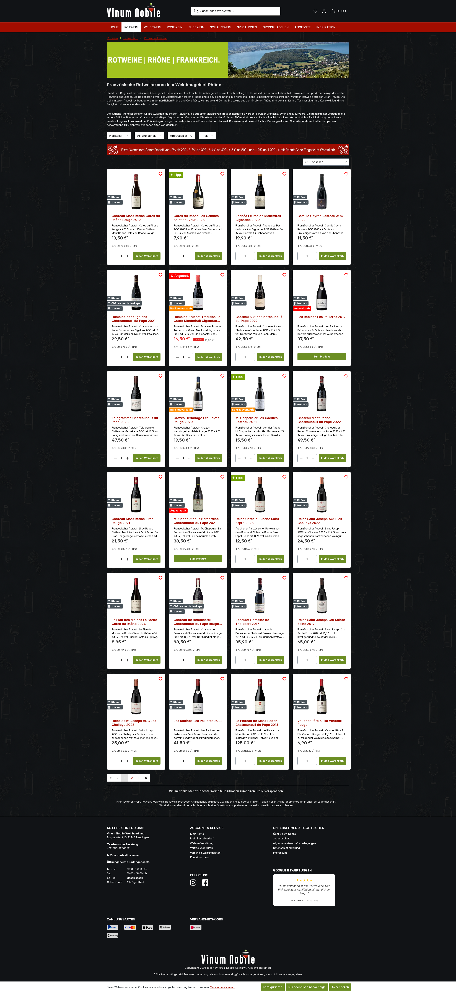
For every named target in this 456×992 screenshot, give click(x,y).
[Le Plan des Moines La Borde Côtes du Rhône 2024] (136, 596)
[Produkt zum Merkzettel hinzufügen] (160, 173)
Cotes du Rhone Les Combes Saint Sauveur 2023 (196, 218)
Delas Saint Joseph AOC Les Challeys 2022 (319, 521)
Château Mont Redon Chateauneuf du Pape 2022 (319, 420)
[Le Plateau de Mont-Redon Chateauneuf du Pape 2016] (259, 696)
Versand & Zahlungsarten (205, 852)
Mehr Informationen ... (222, 987)
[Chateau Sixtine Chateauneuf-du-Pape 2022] (259, 292)
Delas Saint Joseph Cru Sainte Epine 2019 (321, 622)
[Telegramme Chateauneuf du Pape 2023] (136, 394)
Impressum (280, 852)
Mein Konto (197, 834)
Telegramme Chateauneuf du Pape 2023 (135, 420)
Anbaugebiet (179, 135)
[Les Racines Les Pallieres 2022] (198, 696)
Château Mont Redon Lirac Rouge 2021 (133, 521)
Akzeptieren (340, 987)
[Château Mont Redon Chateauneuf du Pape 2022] (321, 394)
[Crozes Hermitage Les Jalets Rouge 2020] (198, 394)
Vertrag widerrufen (201, 848)
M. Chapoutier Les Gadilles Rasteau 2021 (256, 420)
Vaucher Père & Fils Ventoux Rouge (319, 723)
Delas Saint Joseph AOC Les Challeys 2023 (134, 723)
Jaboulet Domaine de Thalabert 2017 (252, 622)
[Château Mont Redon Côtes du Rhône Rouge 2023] (136, 192)
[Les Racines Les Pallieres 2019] (321, 292)
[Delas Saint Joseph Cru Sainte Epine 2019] (321, 596)
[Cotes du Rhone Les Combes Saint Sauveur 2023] (198, 192)
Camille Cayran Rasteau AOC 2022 (320, 218)
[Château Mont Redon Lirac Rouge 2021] (136, 495)
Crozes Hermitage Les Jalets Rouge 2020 (196, 420)
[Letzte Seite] (146, 778)
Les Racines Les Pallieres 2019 (321, 317)
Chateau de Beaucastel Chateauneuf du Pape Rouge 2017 (196, 622)
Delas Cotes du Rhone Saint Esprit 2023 (257, 521)
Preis (205, 135)
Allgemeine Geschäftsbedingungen (294, 843)
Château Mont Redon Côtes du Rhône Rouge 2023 (136, 218)
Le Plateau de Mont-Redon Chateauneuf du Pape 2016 (256, 723)
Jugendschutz (281, 838)
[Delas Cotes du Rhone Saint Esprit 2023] (259, 495)
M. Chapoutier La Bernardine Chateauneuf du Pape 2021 (196, 521)
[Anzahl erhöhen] (127, 256)
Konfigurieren (272, 987)
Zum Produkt (322, 356)
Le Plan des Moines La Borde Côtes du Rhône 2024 (134, 622)
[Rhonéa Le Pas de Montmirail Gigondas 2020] (259, 192)
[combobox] (235, 11)
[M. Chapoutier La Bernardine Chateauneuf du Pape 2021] (198, 495)
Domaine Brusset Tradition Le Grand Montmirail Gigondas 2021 (197, 319)
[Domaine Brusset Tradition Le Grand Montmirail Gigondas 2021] (198, 292)
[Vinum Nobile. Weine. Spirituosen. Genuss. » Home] (133, 10)
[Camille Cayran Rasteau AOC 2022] (321, 192)
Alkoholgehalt (147, 135)
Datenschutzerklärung (286, 848)
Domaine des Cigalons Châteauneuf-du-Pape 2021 (133, 319)
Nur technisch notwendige (307, 987)
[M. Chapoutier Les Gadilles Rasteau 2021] (259, 394)
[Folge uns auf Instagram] (195, 882)
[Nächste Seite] (138, 778)
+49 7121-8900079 (118, 848)
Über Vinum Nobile (284, 834)
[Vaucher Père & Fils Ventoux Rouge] (321, 696)
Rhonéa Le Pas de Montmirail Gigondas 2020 (258, 218)
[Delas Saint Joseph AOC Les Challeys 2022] (321, 495)
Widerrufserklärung (201, 843)
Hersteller (116, 135)
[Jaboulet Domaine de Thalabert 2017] (259, 596)
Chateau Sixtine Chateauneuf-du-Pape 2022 (259, 319)
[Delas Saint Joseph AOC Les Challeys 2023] (136, 696)
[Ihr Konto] (324, 11)
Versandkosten (219, 974)
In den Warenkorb (147, 255)
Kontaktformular (199, 857)
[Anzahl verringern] (115, 256)
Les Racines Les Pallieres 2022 (198, 721)
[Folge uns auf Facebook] (204, 882)
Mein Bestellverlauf (202, 838)
